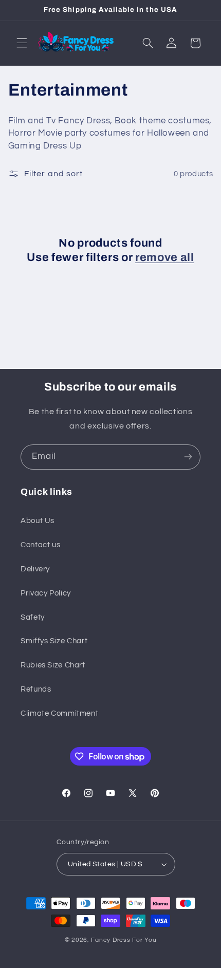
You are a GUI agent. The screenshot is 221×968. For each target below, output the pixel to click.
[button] (21, 43)
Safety (33, 617)
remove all (164, 257)
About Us (37, 521)
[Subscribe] (188, 457)
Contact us (40, 545)
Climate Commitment (59, 713)
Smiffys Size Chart (54, 641)
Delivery (35, 569)
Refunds (36, 689)
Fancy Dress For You (123, 940)
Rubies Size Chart (53, 665)
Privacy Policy (46, 593)
